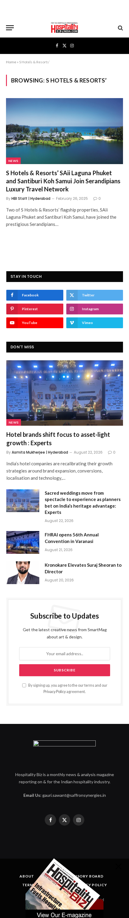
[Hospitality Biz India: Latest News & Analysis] (64, 28)
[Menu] (10, 27)
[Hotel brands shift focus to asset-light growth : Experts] (64, 393)
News (13, 160)
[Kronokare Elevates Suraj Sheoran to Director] (22, 572)
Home (11, 62)
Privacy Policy (55, 691)
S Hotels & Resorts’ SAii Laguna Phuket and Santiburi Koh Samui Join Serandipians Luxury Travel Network (63, 181)
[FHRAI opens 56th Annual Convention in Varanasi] (22, 542)
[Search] (120, 27)
